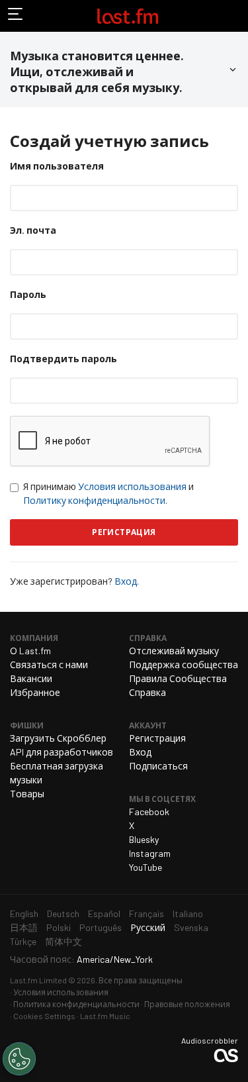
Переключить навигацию (16, 16)
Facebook (149, 811)
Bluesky (144, 839)
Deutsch (63, 913)
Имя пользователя (57, 166)
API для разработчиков (61, 752)
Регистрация (157, 738)
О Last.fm (30, 650)
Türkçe (23, 941)
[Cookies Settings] (19, 1058)
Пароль (28, 294)
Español (104, 913)
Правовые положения (187, 1003)
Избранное (35, 692)
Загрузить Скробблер (58, 738)
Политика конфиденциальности (76, 1003)
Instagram (150, 853)
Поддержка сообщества (183, 664)
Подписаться (158, 765)
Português (100, 927)
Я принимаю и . (108, 493)
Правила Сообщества (178, 678)
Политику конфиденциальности (94, 500)
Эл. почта (33, 230)
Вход (125, 581)
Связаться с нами (49, 664)
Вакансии (31, 678)
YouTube (145, 867)
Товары (27, 793)
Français (146, 913)
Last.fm (127, 16)
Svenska (191, 927)
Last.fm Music (105, 1015)
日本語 (24, 927)
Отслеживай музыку (174, 650)
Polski (58, 927)
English (24, 913)
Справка (147, 692)
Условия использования (132, 486)
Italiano (188, 913)
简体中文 (63, 941)
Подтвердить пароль (63, 358)
